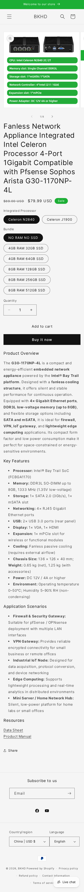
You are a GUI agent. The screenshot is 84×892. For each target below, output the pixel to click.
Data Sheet (13, 730)
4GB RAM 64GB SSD (26, 259)
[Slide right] (52, 116)
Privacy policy (68, 868)
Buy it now (42, 339)
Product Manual (17, 736)
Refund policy (28, 875)
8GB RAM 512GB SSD (26, 290)
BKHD (22, 868)
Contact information (56, 875)
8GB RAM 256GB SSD (27, 280)
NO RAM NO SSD (23, 238)
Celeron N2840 (21, 219)
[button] (9, 16)
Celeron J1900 (59, 219)
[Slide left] (32, 116)
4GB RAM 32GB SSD (25, 248)
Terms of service (44, 883)
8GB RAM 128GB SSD (26, 269)
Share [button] (13, 750)
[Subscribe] (69, 793)
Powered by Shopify (40, 868)
